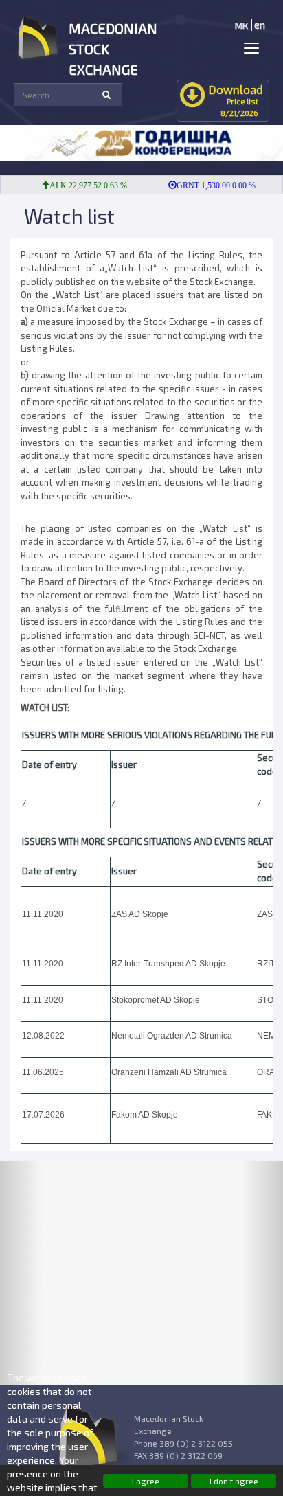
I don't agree (234, 1481)
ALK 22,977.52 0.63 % (81, 185)
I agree (145, 1481)
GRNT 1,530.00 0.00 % (208, 185)
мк (241, 25)
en (259, 25)
